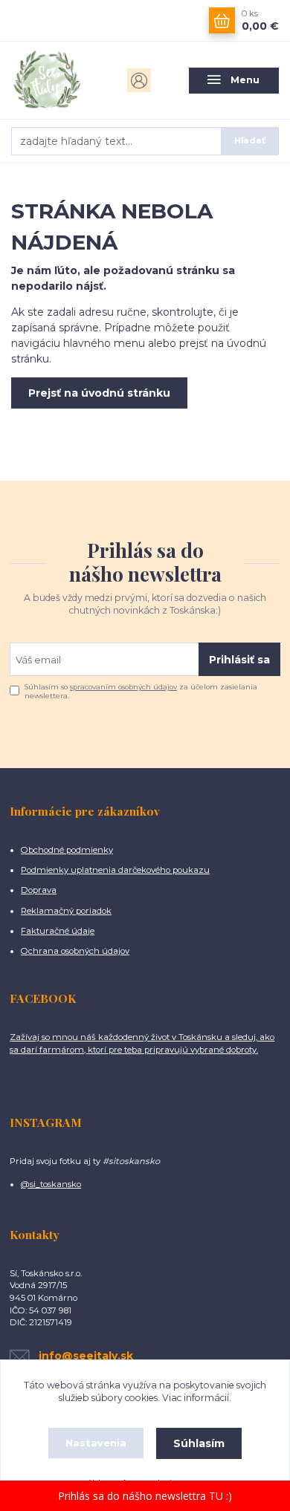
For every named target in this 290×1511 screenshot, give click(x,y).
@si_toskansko (51, 1184)
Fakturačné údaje (57, 931)
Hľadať (249, 140)
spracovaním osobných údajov (123, 687)
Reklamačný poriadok (66, 911)
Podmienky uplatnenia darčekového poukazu (115, 870)
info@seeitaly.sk (86, 1355)
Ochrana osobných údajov (75, 951)
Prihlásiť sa (239, 659)
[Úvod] (56, 80)
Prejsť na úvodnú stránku (99, 393)
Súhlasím (199, 1443)
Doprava (39, 890)
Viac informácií (195, 1397)
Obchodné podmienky (67, 850)
